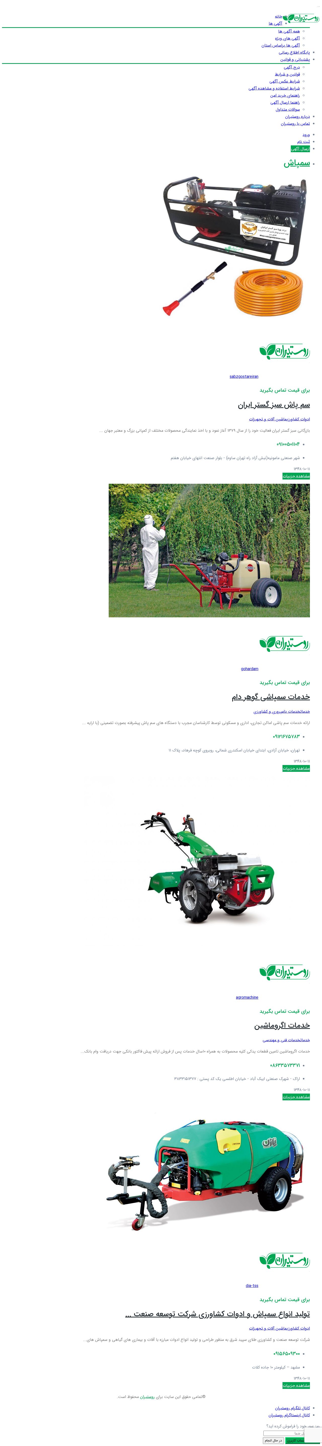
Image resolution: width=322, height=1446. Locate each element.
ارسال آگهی (300, 149)
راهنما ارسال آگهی (285, 102)
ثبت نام (303, 142)
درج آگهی (292, 67)
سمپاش (297, 163)
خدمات (305, 711)
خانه (278, 16)
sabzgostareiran (244, 377)
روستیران (147, 1397)
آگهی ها (275, 23)
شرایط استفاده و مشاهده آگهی (274, 88)
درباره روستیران (297, 116)
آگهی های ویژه (287, 38)
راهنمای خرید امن (285, 95)
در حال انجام (273, 1440)
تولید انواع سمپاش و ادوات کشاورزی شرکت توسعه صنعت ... (217, 1314)
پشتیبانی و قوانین (295, 59)
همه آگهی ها (289, 31)
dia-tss (252, 1286)
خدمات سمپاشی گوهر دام (271, 697)
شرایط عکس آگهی (284, 81)
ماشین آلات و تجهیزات (268, 419)
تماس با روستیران (295, 123)
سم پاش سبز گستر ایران (274, 405)
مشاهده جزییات (296, 476)
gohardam (249, 669)
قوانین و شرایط (287, 74)
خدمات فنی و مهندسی (281, 1040)
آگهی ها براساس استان (281, 45)
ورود (306, 135)
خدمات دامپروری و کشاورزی (277, 711)
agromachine (247, 997)
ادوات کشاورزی (298, 419)
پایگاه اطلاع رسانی (294, 52)
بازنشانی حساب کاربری (302, 1440)
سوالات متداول (288, 109)
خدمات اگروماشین (282, 1026)
